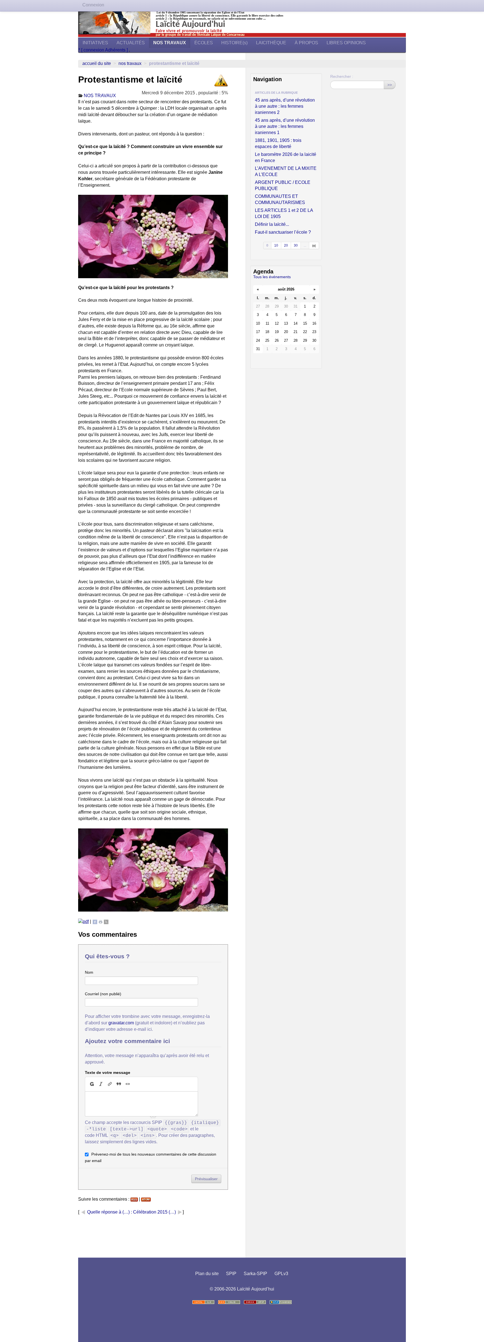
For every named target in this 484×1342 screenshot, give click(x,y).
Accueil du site (96, 63)
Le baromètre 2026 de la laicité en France (285, 157)
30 (296, 245)
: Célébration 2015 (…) (154, 1212)
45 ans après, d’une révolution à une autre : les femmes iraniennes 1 (285, 126)
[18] (314, 245)
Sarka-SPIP (255, 1273)
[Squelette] (255, 1302)
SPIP (231, 1273)
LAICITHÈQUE (271, 42)
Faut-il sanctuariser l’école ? (283, 232)
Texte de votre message (107, 1072)
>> (389, 85)
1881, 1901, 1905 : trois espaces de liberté (278, 143)
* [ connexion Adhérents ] (103, 50)
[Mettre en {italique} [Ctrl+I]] (100, 1084)
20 (286, 245)
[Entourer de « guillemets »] (127, 1084)
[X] (106, 921)
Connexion (93, 5)
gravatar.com (121, 1022)
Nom (89, 972)
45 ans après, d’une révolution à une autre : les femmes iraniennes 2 (285, 106)
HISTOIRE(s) (234, 42)
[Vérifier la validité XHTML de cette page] (203, 1302)
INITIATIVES (95, 42)
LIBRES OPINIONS (346, 42)
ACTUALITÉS (131, 42)
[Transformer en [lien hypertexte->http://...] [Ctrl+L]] (109, 1084)
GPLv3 (281, 1273)
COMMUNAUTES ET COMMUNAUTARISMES (280, 199)
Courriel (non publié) (103, 994)
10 (276, 245)
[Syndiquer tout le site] (229, 1302)
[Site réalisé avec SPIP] (280, 1302)
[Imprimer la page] (100, 921)
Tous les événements (272, 277)
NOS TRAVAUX (169, 42)
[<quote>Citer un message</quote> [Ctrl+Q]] (118, 1084)
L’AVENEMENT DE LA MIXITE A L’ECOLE (286, 171)
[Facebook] (95, 921)
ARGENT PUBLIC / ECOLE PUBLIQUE (282, 185)
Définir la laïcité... (272, 224)
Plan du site (207, 1273)
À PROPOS (306, 42)
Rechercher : (341, 76)
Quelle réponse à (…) (108, 1212)
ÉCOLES (203, 42)
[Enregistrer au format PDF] (83, 921)
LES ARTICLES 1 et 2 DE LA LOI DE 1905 (284, 213)
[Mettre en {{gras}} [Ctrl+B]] (91, 1084)
